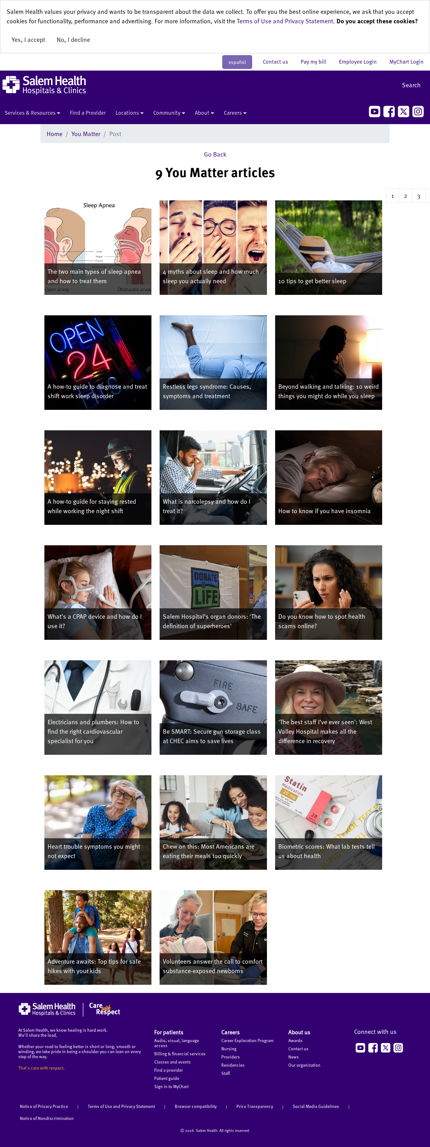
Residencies (233, 1065)
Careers (233, 112)
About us (299, 1032)
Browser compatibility (196, 1106)
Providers (230, 1056)
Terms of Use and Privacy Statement (285, 21)
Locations (127, 112)
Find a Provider (88, 112)
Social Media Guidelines (316, 1106)
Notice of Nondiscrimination (47, 1118)
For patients (169, 1032)
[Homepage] (69, 1015)
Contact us (278, 61)
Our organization (304, 1065)
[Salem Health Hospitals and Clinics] (44, 85)
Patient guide (166, 1078)
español (237, 62)
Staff (225, 1073)
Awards (295, 1040)
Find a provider (168, 1070)
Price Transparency (254, 1106)
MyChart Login (406, 61)
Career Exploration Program (247, 1040)
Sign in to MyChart (171, 1086)
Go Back (215, 154)
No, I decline (73, 39)
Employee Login (361, 61)
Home (54, 133)
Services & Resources (30, 112)
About (202, 112)
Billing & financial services (180, 1053)
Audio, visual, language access (176, 1043)
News (293, 1056)
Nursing (228, 1048)
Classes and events (172, 1061)
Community (166, 112)
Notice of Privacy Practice (44, 1106)
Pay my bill (317, 61)
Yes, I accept (28, 39)
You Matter (85, 133)
